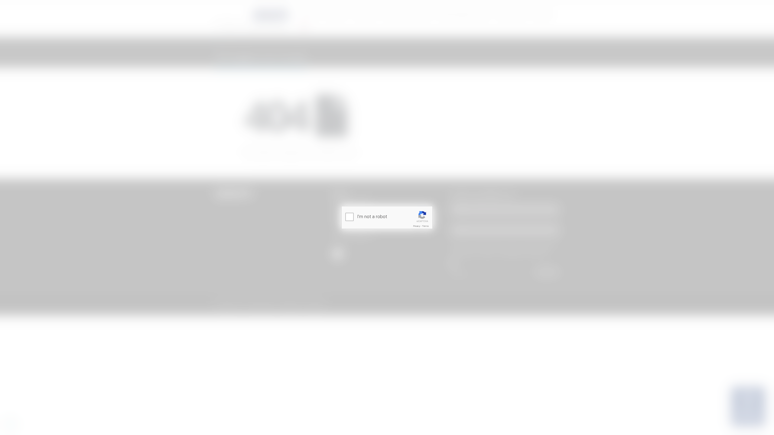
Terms (425, 226)
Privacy (416, 226)
